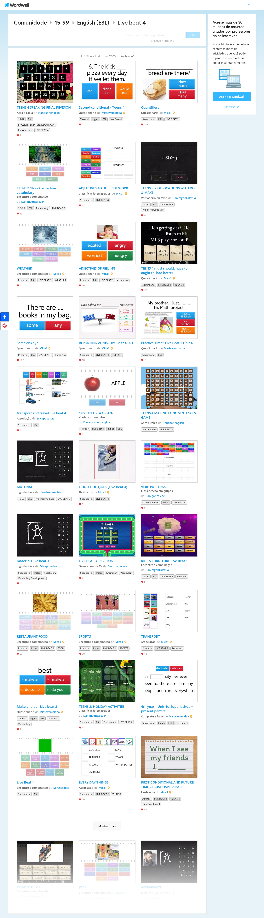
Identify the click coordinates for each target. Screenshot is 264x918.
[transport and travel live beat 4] (45, 388)
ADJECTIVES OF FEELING (97, 268)
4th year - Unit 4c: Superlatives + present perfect (167, 708)
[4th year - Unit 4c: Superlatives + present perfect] (169, 681)
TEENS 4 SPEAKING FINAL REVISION (44, 107)
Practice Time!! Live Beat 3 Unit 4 (167, 343)
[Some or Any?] (45, 317)
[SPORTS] (107, 611)
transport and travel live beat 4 (41, 413)
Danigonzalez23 (156, 496)
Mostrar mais (107, 826)
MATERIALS (25, 487)
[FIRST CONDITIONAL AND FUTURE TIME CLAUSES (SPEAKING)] (169, 757)
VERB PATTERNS (153, 487)
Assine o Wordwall (231, 97)
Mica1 (168, 113)
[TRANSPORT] (169, 611)
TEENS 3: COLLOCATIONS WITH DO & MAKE (168, 190)
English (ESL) (93, 22)
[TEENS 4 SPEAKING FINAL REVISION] (45, 82)
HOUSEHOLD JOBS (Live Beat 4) (103, 487)
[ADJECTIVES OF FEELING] (107, 243)
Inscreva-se (232, 107)
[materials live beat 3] (45, 535)
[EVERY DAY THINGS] (107, 757)
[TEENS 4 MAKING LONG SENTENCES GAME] (169, 388)
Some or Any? (27, 343)
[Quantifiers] (169, 82)
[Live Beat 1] (45, 757)
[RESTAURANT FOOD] (45, 611)
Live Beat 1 (25, 782)
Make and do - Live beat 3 (37, 706)
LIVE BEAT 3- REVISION (96, 561)
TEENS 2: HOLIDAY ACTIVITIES (101, 706)
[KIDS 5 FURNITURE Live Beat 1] (169, 535)
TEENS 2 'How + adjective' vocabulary (37, 190)
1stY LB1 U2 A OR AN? (96, 413)
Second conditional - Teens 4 (101, 107)
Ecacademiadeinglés (96, 422)
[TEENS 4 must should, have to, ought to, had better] (169, 243)
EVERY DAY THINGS (94, 782)
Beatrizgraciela (117, 566)
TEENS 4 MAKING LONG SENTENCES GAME (169, 415)
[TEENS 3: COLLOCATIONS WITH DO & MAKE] (169, 163)
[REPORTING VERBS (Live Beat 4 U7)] (107, 317)
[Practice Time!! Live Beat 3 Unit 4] (169, 317)
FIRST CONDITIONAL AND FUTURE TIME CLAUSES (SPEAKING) (167, 784)
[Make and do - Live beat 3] (45, 681)
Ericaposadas (45, 418)
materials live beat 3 (33, 561)
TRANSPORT (151, 636)
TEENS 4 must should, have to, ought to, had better (165, 270)
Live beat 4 (132, 22)
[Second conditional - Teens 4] (107, 82)
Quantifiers (150, 107)
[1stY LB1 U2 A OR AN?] (107, 388)
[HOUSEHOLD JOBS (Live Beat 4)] (107, 461)
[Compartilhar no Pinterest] (4, 325)
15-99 (62, 22)
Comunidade (30, 22)
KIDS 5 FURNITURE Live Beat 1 (164, 561)
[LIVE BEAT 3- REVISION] (107, 535)
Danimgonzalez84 (32, 201)
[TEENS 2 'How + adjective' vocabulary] (45, 163)
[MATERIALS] (45, 461)
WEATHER (24, 268)
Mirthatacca (61, 788)
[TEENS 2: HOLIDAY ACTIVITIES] (107, 681)
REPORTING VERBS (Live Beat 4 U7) (106, 343)
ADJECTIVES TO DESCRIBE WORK (104, 188)
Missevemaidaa (112, 113)
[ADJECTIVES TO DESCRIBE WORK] (107, 163)
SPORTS (85, 636)
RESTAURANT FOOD (32, 636)
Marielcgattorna (174, 348)
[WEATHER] (45, 243)
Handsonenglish (49, 113)
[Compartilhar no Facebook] (4, 316)
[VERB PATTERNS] (169, 461)
